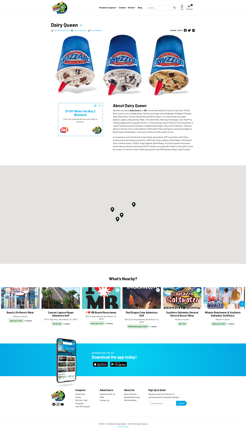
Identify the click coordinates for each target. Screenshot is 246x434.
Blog (140, 7)
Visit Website (96, 30)
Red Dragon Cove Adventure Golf (142, 314)
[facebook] (185, 30)
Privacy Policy (123, 426)
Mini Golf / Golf (81, 400)
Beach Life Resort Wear (20, 312)
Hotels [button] (131, 7)
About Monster (130, 394)
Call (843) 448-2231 (62, 30)
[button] (117, 219)
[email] (193, 30)
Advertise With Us (107, 394)
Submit (181, 403)
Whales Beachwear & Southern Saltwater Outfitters (222, 314)
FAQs (102, 397)
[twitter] (189, 30)
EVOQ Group (135, 424)
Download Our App (132, 397)
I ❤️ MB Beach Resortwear (101, 312)
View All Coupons (82, 406)
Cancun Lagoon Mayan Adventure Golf (61, 314)
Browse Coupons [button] (107, 7)
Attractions (80, 394)
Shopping (79, 403)
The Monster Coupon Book (116, 424)
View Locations (80, 30)
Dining (78, 397)
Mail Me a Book (130, 400)
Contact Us (104, 400)
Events (122, 7)
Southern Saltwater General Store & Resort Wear (182, 314)
